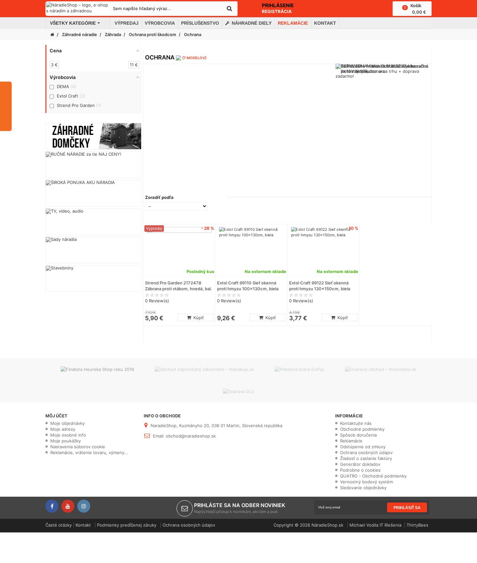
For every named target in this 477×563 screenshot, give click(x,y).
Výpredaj (154, 228)
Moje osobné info (68, 435)
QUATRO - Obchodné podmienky (373, 475)
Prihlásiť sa (407, 507)
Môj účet (56, 415)
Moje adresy (62, 429)
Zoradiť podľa (159, 197)
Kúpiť (198, 317)
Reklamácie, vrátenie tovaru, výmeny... (89, 452)
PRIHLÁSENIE (278, 5)
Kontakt (83, 525)
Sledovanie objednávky (363, 487)
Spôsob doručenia (358, 435)
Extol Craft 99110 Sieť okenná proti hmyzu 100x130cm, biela (247, 285)
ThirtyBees (417, 525)
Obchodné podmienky (362, 429)
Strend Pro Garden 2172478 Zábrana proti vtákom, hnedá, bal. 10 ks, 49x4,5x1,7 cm (178, 286)
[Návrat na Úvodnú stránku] (52, 34)
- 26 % (207, 228)
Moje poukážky (65, 440)
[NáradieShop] (77, 8)
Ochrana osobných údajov (366, 452)
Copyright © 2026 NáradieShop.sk (309, 525)
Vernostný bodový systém (366, 481)
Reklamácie (351, 440)
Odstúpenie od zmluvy (362, 446)
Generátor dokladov (360, 464)
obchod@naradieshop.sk (191, 436)
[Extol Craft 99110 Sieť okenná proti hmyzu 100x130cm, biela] (251, 249)
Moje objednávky (67, 423)
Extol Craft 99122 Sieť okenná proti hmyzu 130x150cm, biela (319, 285)
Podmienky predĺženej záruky (126, 525)
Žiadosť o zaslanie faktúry (366, 458)
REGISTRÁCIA (277, 11)
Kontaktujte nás (356, 423)
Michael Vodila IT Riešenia (375, 525)
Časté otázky (58, 525)
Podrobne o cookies (360, 470)
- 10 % (352, 228)
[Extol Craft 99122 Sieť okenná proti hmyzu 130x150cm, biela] (323, 249)
